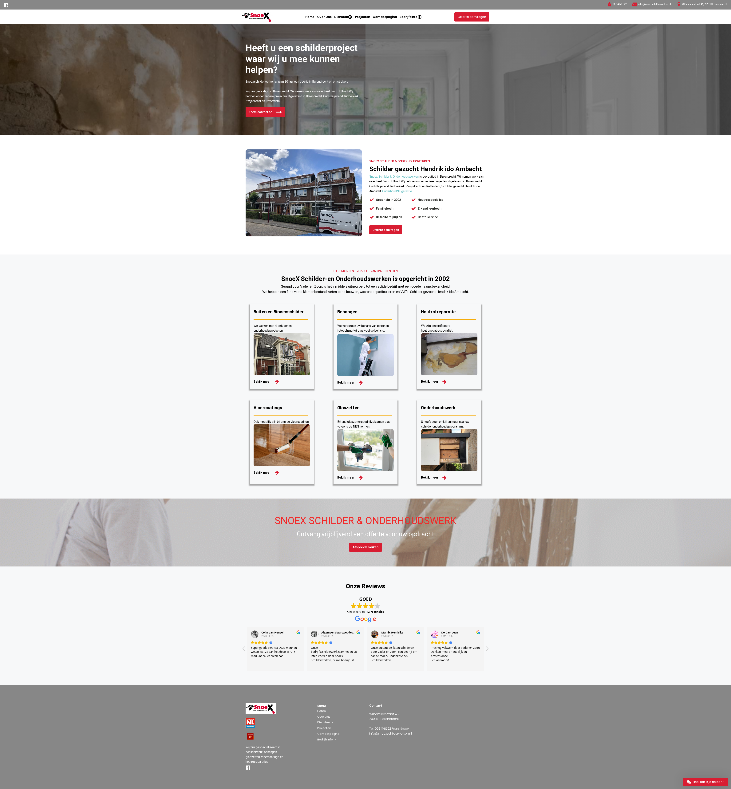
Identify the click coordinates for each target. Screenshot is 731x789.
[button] (487, 649)
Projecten (362, 17)
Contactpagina (385, 17)
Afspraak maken (365, 547)
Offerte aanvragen (472, 17)
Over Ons (324, 17)
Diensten (341, 17)
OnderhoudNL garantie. (397, 191)
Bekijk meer (262, 381)
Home (309, 17)
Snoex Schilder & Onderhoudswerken (394, 176)
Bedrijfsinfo (408, 17)
